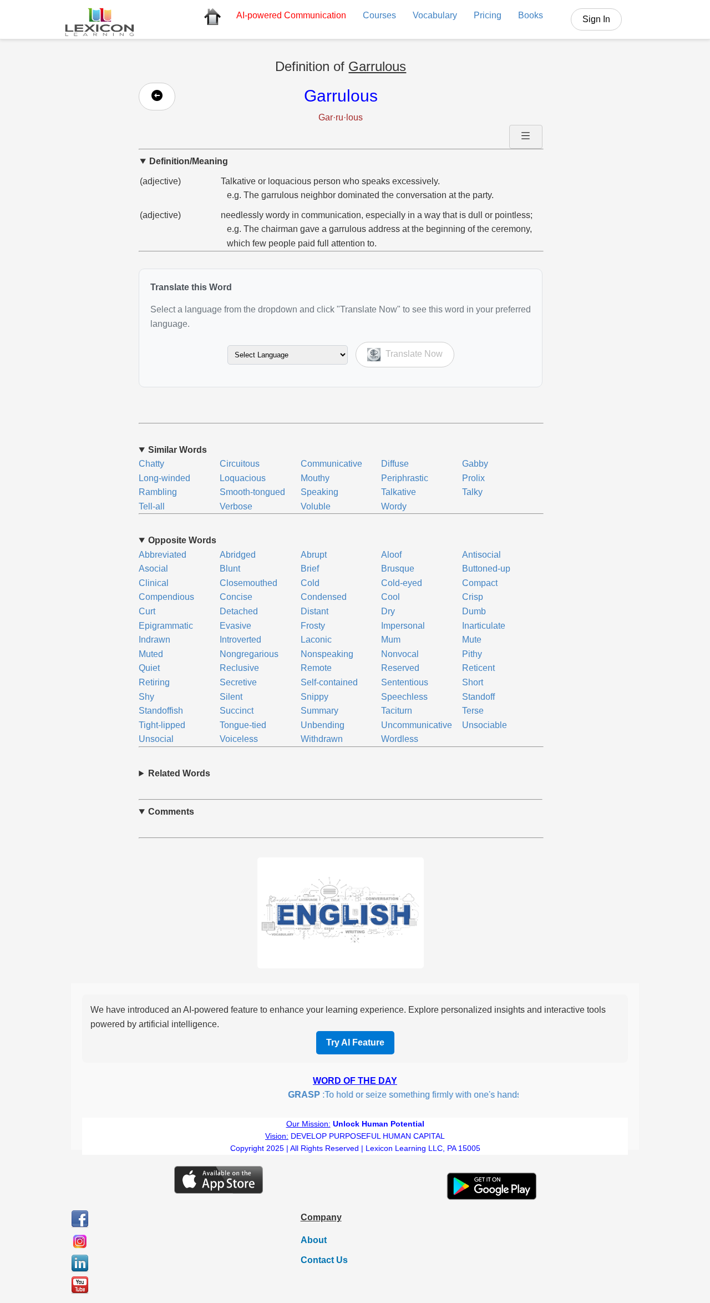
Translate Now (413, 354)
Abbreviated (162, 554)
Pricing (487, 15)
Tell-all (152, 506)
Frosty (313, 625)
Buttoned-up (486, 568)
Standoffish (161, 710)
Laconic (316, 639)
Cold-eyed (401, 583)
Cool (390, 597)
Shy (146, 696)
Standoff (478, 696)
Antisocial (481, 554)
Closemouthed (248, 583)
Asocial (153, 568)
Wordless (399, 739)
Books (530, 15)
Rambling (158, 492)
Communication (291, 15)
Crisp (472, 597)
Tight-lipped (162, 725)
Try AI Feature (355, 1042)
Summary (319, 710)
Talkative (398, 492)
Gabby (475, 463)
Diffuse (395, 463)
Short (472, 682)
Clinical (154, 583)
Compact (480, 583)
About (314, 1240)
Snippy (314, 696)
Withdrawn (322, 739)
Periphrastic (404, 478)
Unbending (322, 725)
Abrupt (314, 554)
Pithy (472, 654)
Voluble (316, 506)
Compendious (166, 597)
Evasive (235, 625)
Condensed (324, 597)
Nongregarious (249, 654)
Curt (147, 611)
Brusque (397, 568)
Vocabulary (435, 15)
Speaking (319, 492)
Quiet (149, 668)
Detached (239, 611)
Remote (316, 668)
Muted (151, 654)
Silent (231, 696)
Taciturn (396, 710)
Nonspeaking (327, 654)
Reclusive (239, 668)
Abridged (238, 554)
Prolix (473, 478)
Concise (236, 597)
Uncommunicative (416, 725)
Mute (471, 639)
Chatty (151, 463)
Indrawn (154, 639)
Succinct (236, 710)
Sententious (404, 682)
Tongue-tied (243, 725)
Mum (390, 639)
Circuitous (240, 463)
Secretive (238, 682)
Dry (388, 611)
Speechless (404, 696)
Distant (314, 611)
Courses (379, 15)
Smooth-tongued (252, 492)
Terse (473, 710)
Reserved (400, 668)
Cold (310, 583)
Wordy (394, 506)
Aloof (391, 554)
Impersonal (403, 625)
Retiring (154, 682)
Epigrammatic (166, 625)
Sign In (596, 19)
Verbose (236, 506)
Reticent (478, 668)
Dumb (474, 611)
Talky (472, 492)
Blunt (230, 568)
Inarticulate (483, 625)
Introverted (240, 639)
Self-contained (329, 682)
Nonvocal (400, 654)
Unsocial (156, 739)
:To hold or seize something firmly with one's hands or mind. (411, 1094)
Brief (310, 568)
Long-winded (164, 478)
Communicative (331, 463)
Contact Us (324, 1260)
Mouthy (315, 478)
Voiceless (239, 739)
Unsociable (484, 725)
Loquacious (243, 478)
